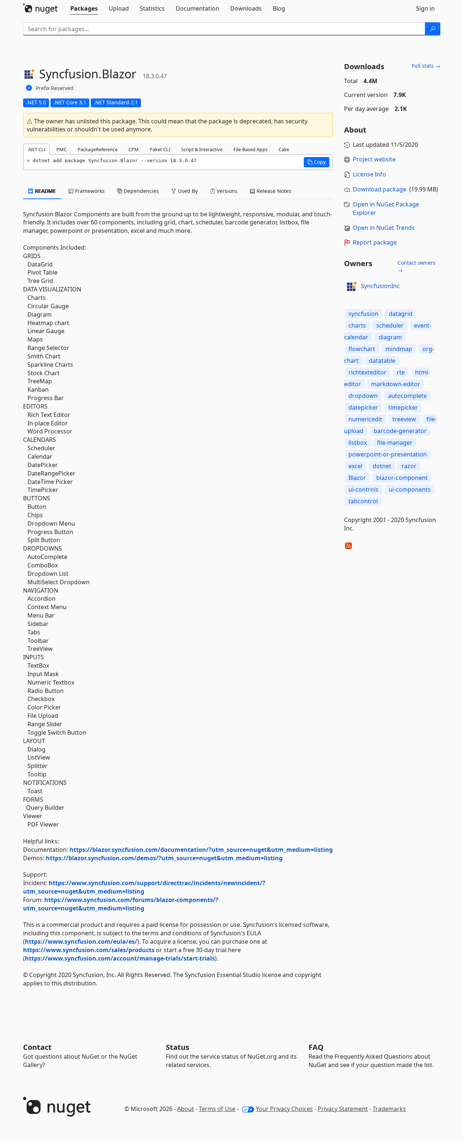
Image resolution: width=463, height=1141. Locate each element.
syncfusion (363, 314)
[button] (316, 162)
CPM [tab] (133, 149)
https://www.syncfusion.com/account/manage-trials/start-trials (120, 958)
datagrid (400, 314)
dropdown (363, 396)
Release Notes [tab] (273, 190)
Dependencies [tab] (140, 190)
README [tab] (45, 190)
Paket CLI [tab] (160, 149)
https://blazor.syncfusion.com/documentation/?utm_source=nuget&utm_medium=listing (201, 850)
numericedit (365, 419)
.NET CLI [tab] (36, 149)
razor (409, 466)
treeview (404, 419)
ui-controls (363, 489)
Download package (379, 189)
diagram (390, 337)
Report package (375, 242)
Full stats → (426, 65)
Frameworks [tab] (89, 190)
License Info (369, 174)
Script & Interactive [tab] (202, 149)
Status (177, 1047)
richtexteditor (367, 372)
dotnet (382, 466)
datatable (382, 361)
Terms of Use (217, 1109)
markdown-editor (395, 384)
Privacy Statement (343, 1109)
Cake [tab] (284, 149)
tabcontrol (363, 501)
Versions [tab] (226, 190)
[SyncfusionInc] (351, 286)
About (185, 1109)
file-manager (394, 443)
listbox (357, 443)
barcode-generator (400, 431)
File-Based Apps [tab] (251, 149)
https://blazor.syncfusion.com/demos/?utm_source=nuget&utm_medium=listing (164, 858)
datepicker (363, 407)
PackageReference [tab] (97, 149)
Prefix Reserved (55, 88)
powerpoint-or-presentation (387, 454)
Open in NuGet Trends (384, 228)
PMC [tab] (61, 149)
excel (355, 466)
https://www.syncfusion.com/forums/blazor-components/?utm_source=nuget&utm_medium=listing (121, 904)
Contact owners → (416, 266)
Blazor (357, 478)
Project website (374, 159)
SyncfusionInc (380, 286)
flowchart (361, 349)
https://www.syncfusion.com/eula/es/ (81, 941)
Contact (37, 1047)
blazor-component (402, 478)
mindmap (398, 349)
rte (401, 372)
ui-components (410, 489)
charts (357, 325)
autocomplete (407, 396)
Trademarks (389, 1109)
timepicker (403, 407)
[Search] (432, 29)
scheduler (390, 325)
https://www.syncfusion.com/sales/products (88, 950)
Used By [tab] (187, 190)
